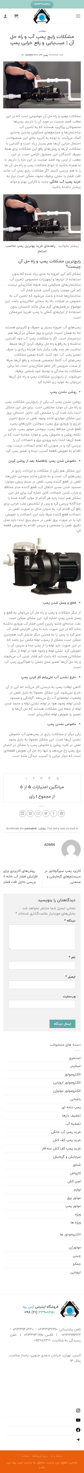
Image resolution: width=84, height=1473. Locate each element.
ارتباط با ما (56, 1456)
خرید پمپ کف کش (67, 1140)
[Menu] (78, 16)
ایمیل (70, 976)
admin (29, 55)
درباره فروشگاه (40, 1456)
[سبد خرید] (16, 16)
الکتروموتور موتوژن (67, 1091)
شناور (77, 1165)
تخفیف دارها (71, 1115)
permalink (31, 828)
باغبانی (75, 1099)
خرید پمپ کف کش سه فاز (61, 1148)
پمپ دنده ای (71, 1107)
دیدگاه (69, 920)
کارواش (75, 1173)
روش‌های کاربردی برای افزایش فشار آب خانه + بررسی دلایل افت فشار (20, 876)
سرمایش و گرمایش (67, 1157)
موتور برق (74, 1198)
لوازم (77, 1189)
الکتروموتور (73, 1074)
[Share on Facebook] (53, 813)
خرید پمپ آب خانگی (66, 1132)
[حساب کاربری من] (5, 16)
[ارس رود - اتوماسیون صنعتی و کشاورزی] (42, 16)
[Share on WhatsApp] (61, 813)
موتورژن (75, 1247)
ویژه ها (75, 1222)
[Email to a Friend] (38, 813)
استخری (75, 1058)
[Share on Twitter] (46, 813)
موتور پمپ (73, 1206)
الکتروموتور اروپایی (67, 1082)
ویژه (78, 1214)
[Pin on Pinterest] (30, 813)
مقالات (42, 31)
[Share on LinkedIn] (22, 813)
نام (72, 957)
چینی (77, 1256)
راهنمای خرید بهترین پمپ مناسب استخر (30, 248)
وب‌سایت (69, 996)
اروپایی (75, 1272)
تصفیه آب (73, 1124)
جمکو (77, 1264)
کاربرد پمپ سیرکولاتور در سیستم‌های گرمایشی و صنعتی (63, 876)
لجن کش (74, 1181)
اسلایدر (75, 1066)
